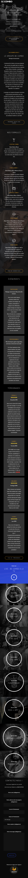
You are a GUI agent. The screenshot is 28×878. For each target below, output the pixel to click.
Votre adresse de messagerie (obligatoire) (14, 801)
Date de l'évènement (14, 816)
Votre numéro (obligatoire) (14, 824)
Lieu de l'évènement (14, 809)
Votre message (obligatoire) (14, 831)
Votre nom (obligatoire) (14, 792)
